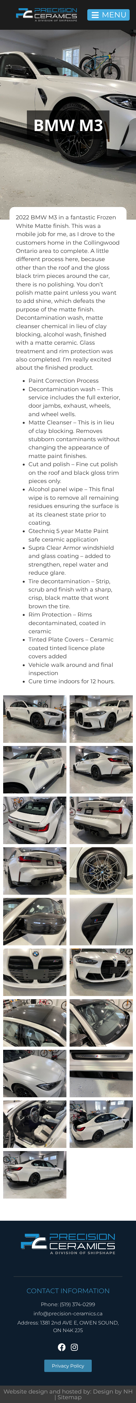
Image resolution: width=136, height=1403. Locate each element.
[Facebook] (61, 1347)
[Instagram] (74, 1347)
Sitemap (70, 1397)
